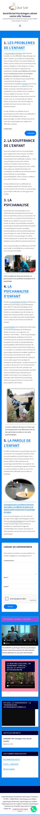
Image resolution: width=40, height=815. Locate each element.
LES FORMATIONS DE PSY (11, 759)
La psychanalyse (9, 327)
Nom (6, 577)
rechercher (8, 129)
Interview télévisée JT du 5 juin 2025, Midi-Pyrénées (17, 653)
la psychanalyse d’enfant (18, 302)
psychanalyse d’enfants (14, 53)
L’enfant (25, 84)
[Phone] (34, 809)
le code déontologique (15, 521)
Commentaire (9, 561)
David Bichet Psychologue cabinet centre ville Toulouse (20, 15)
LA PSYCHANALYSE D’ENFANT (16, 291)
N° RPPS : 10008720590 (10, 764)
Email (6, 587)
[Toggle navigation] (20, 26)
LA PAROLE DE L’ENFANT (17, 443)
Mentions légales (9, 769)
